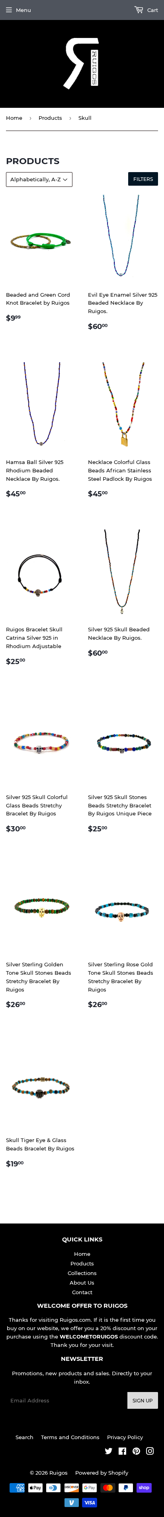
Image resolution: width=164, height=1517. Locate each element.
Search (24, 1437)
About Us (82, 1282)
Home (14, 118)
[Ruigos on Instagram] (150, 1452)
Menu (23, 10)
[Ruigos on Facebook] (122, 1452)
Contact (82, 1292)
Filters (143, 179)
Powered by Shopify (101, 1472)
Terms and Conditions (70, 1437)
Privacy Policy (125, 1437)
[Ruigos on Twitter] (109, 1452)
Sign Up (143, 1401)
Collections (82, 1273)
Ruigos (58, 1472)
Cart (152, 10)
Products (50, 118)
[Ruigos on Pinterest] (136, 1452)
